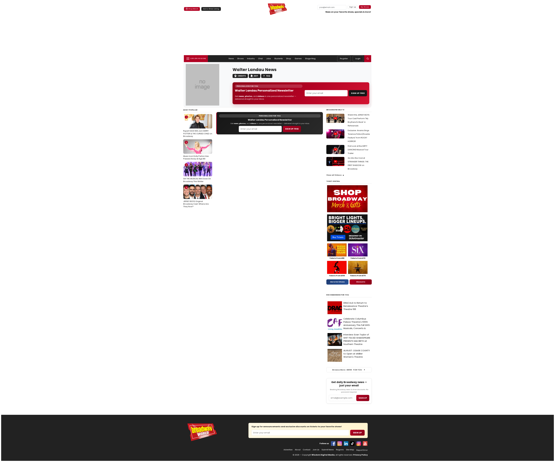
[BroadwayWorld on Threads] (358, 443)
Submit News (328, 449)
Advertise (288, 449)
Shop (288, 58)
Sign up (363, 398)
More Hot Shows (337, 282)
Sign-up (352, 7)
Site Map (350, 449)
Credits (242, 76)
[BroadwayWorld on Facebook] (333, 443)
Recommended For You (337, 295)
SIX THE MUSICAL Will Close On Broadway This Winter (197, 173)
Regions (340, 449)
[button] (367, 58)
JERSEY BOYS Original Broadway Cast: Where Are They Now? (196, 197)
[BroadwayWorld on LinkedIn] (346, 443)
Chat (260, 58)
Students (278, 58)
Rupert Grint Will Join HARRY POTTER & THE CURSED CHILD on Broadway (197, 126)
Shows (240, 58)
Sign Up (357, 432)
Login (357, 58)
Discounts (360, 282)
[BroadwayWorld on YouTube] (365, 443)
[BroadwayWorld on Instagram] (339, 443)
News (231, 58)
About (297, 449)
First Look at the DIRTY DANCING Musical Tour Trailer (358, 150)
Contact (306, 449)
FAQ (268, 76)
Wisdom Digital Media (323, 454)
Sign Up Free (358, 93)
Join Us (316, 449)
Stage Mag (310, 58)
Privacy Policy (360, 454)
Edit (256, 76)
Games (298, 58)
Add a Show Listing (211, 9)
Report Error (362, 450)
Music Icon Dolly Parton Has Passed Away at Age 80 (196, 150)
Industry (251, 58)
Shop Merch (193, 9)
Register (344, 58)
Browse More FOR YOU (347, 369)
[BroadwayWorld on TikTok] (352, 443)
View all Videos (334, 175)
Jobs (268, 58)
